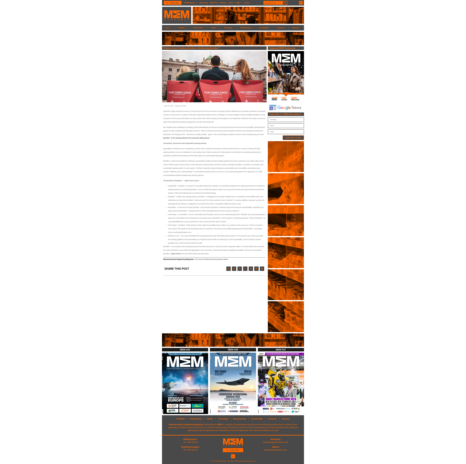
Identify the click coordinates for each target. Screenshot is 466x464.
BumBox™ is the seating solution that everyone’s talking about (186, 138)
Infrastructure (198, 28)
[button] (228, 269)
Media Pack (214, 3)
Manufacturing (245, 28)
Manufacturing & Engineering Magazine (178, 259)
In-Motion (181, 28)
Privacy (247, 3)
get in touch (175, 254)
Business (295, 28)
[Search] (285, 2)
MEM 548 (233, 349)
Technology (228, 28)
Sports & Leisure (180, 106)
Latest (167, 28)
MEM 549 (185, 349)
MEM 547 (281, 349)
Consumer (280, 28)
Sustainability (263, 28)
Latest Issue (203, 3)
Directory (223, 3)
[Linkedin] (301, 3)
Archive (230, 3)
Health (213, 28)
